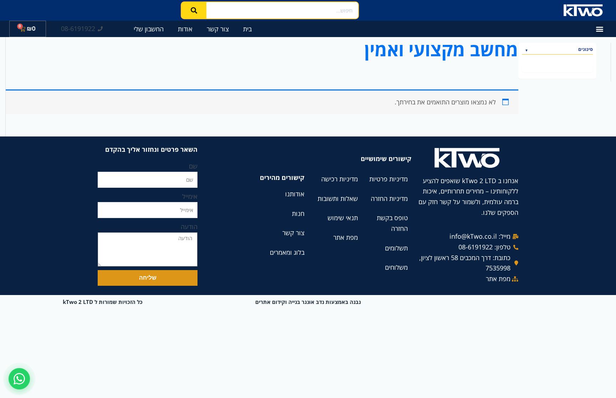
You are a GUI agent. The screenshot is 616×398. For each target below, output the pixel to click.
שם (193, 166)
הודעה (189, 226)
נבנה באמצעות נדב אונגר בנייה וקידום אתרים (308, 301)
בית (247, 29)
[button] (600, 29)
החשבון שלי (149, 29)
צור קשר (218, 29)
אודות (185, 29)
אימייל (189, 196)
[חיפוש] (193, 10)
